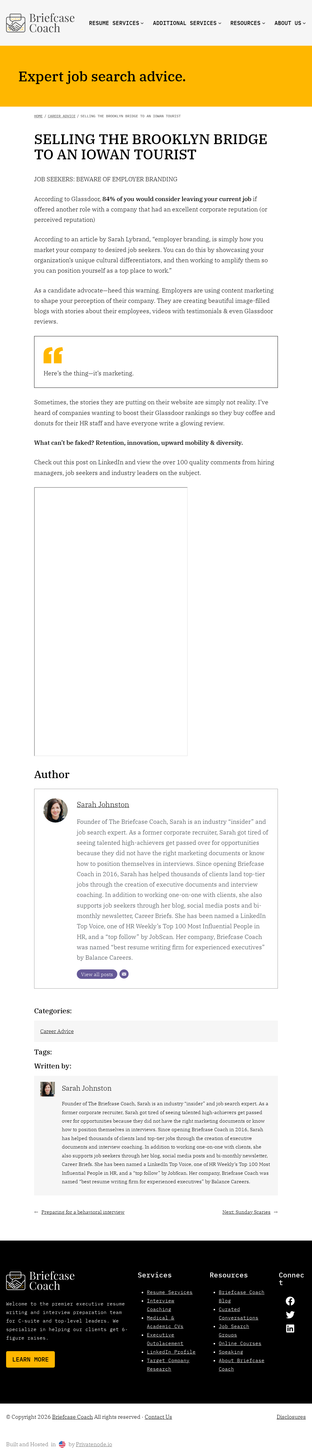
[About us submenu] (304, 23)
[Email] (124, 974)
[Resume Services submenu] (142, 23)
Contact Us (158, 1416)
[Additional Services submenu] (220, 23)
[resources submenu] (263, 23)
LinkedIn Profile (171, 1352)
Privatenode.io (94, 1444)
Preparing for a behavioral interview (83, 1212)
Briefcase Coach (72, 1416)
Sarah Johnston (103, 804)
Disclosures (291, 1416)
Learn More (30, 1359)
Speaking (231, 1352)
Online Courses (240, 1343)
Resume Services (170, 1292)
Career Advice (57, 1031)
